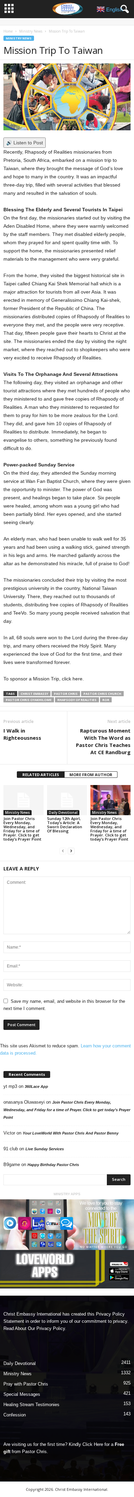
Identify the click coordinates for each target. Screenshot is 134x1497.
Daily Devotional (63, 812)
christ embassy (34, 693)
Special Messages (21, 1394)
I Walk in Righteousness (22, 734)
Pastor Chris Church (102, 693)
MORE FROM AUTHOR (90, 774)
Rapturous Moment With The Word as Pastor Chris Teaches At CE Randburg (103, 741)
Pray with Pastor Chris (25, 1384)
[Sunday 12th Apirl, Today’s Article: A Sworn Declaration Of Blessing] (67, 800)
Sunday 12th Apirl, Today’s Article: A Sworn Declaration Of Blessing (64, 824)
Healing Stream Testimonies (31, 1404)
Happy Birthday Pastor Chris (53, 1165)
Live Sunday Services (44, 1149)
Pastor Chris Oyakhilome (29, 700)
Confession (14, 1414)
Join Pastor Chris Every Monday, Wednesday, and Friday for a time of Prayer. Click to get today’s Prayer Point (22, 829)
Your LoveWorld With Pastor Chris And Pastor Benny (71, 1133)
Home (8, 31)
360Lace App (36, 1086)
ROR (105, 700)
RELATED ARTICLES (40, 774)
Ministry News (30, 31)
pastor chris (66, 693)
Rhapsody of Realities (77, 700)
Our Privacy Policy (46, 1328)
